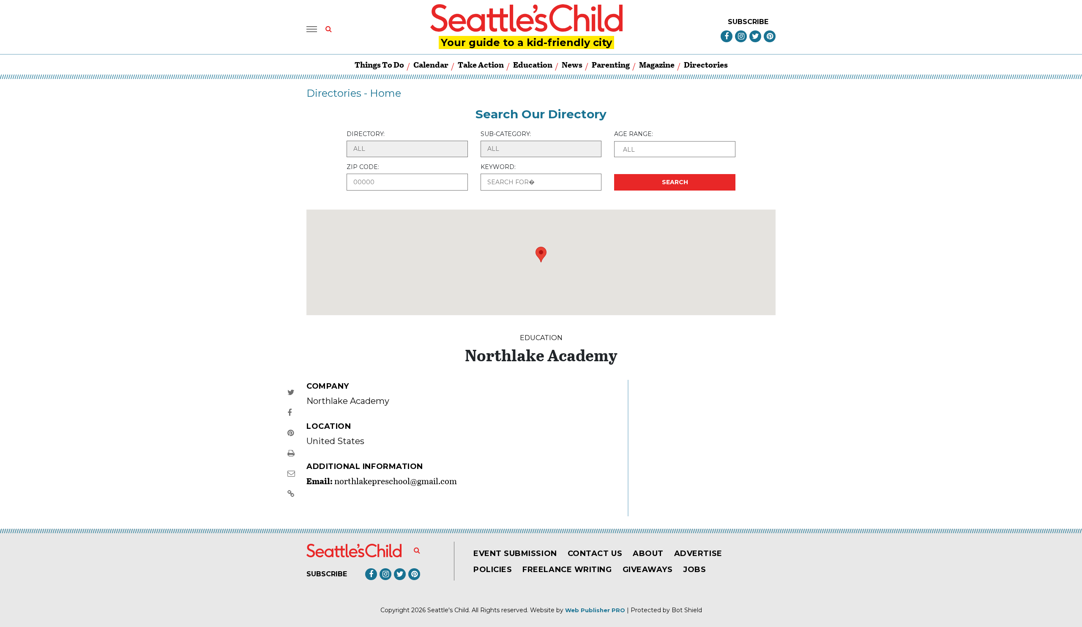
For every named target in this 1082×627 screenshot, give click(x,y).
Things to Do (379, 64)
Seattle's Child (448, 610)
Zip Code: (363, 167)
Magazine (657, 64)
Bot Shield (687, 610)
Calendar (430, 64)
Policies (492, 569)
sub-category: (506, 134)
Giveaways (648, 569)
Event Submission (515, 553)
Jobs (694, 569)
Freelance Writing (567, 569)
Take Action (481, 64)
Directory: (366, 134)
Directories (706, 64)
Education (532, 64)
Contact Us (595, 553)
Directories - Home (353, 93)
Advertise (698, 553)
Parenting (611, 64)
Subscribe (748, 22)
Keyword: (498, 167)
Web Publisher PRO (595, 610)
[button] (674, 149)
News (572, 64)
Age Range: (633, 134)
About (648, 553)
